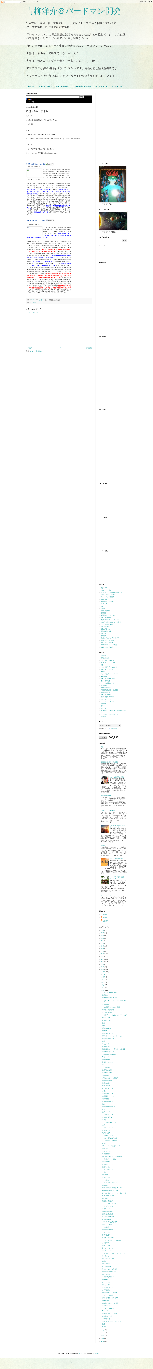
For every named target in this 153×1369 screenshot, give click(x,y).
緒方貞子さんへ (107, 1017)
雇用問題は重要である (109, 1038)
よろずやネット (107, 1243)
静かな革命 (104, 588)
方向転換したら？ (107, 1135)
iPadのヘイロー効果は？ (109, 1269)
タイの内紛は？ (107, 1290)
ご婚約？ (105, 1091)
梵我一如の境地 (105, 681)
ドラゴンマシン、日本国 (108, 594)
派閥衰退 (105, 1148)
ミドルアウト (105, 608)
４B (102, 606)
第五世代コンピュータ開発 (109, 645)
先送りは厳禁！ (107, 1086)
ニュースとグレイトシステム (109, 674)
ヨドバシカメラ (107, 1282)
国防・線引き (106, 1274)
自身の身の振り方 (107, 1020)
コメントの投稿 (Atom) (36, 351)
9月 (103, 980)
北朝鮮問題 (105, 1004)
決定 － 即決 (107, 1224)
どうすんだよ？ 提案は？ (110, 1078)
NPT (103, 1025)
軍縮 (102, 747)
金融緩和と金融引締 (108, 1277)
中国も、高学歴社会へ (116, 858)
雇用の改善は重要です (109, 1214)
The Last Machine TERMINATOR (111, 638)
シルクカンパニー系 (108, 1258)
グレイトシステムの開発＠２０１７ (111, 592)
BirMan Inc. (117, 86)
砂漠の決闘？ (106, 1235)
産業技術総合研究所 (107, 647)
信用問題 (103, 613)
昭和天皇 (103, 656)
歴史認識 (103, 633)
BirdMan (105, 914)
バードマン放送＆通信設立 (109, 678)
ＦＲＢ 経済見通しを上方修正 (35, 164)
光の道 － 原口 (107, 1250)
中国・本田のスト (107, 1033)
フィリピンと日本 (107, 1206)
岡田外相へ (105, 1175)
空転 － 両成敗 (107, 1295)
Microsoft (105, 1311)
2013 (102, 961)
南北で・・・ (106, 1261)
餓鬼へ (104, 1104)
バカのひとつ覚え (107, 1198)
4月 (103, 1330)
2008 (102, 1341)
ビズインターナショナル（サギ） (112, 1036)
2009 (102, 1338)
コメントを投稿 (33, 312)
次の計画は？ (106, 1133)
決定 (103, 1109)
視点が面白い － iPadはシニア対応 (113, 1049)
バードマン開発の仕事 (107, 683)
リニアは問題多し (107, 1012)
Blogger (97, 1353)
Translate (114, 728)
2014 (102, 959)
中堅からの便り (107, 1151)
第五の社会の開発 (106, 795)
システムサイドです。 (107, 699)
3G (103, 1065)
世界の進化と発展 (106, 631)
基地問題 (105, 1185)
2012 (102, 964)
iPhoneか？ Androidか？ (108, 810)
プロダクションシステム (108, 662)
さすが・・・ (106, 1120)
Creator (30, 86)
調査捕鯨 (105, 1031)
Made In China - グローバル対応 (112, 1156)
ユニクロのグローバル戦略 (110, 1303)
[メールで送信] (50, 300)
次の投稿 (29, 348)
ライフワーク (105, 708)
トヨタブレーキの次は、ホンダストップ (114, 1015)
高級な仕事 (104, 599)
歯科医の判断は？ (107, 1230)
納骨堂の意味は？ (107, 1201)
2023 (102, 938)
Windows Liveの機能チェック (111, 1146)
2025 (102, 933)
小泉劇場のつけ (107, 1072)
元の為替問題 (106, 1067)
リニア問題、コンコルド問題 (111, 1007)
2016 (102, 954)
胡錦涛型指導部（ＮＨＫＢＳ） (111, 1190)
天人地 (103, 845)
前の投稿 (89, 348)
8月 (103, 982)
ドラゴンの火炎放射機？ (109, 1222)
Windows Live (106, 1028)
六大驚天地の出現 (106, 688)
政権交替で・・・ (107, 1164)
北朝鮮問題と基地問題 (109, 1054)
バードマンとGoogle (107, 642)
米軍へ (104, 1041)
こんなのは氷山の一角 (109, 1122)
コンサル (33, 302)
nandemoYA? (63, 86)
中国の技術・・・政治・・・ (111, 1159)
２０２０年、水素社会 (107, 660)
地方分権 (105, 1279)
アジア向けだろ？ (107, 1114)
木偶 (103, 1125)
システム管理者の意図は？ (118, 777)
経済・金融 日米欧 (108, 1195)
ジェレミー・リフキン (107, 640)
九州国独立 (104, 685)
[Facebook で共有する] (56, 300)
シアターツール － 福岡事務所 (112, 1240)
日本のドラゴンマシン (107, 601)
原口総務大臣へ (107, 1266)
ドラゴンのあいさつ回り (109, 992)
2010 (102, 969)
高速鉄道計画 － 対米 (109, 1313)
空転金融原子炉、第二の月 (109, 667)
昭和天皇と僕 (105, 658)
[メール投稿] (46, 299)
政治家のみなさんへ (108, 1051)
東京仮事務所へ (107, 1117)
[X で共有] (54, 300)
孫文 (103, 1023)
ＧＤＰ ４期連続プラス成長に (36, 220)
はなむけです (106, 1130)
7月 (103, 985)
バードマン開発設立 (107, 694)
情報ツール (104, 706)
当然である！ (106, 1083)
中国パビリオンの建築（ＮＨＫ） (112, 1188)
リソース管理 (106, 1177)
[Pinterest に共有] (58, 300)
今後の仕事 (104, 676)
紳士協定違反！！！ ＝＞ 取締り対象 (114, 1193)
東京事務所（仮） (107, 1316)
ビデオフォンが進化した (109, 1237)
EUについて (106, 1057)
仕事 (102, 665)
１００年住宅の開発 (107, 624)
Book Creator (45, 86)
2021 (102, 941)
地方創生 (103, 636)
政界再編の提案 (107, 1070)
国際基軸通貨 (106, 1059)
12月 (104, 972)
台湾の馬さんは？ (107, 1219)
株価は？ (105, 1143)
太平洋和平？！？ (107, 1093)
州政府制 (103, 717)
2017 (102, 951)
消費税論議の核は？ (108, 1211)
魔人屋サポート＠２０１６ (109, 615)
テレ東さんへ (106, 1256)
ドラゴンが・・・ (107, 1169)
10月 (104, 977)
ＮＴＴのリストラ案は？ (109, 1141)
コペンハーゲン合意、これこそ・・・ (113, 1253)
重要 (103, 1324)
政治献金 (105, 995)
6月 (103, 987)
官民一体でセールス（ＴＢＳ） (111, 1298)
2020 (102, 943)
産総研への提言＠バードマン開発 (111, 622)
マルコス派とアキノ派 (109, 1203)
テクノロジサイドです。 (108, 701)
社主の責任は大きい (108, 1088)
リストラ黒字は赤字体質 (109, 1138)
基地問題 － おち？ (109, 1096)
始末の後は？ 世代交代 (109, 1292)
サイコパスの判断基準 (107, 597)
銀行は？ (105, 1326)
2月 (103, 1335)
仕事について (106, 1112)
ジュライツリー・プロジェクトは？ (113, 1321)
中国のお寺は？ (107, 1161)
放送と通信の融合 (106, 617)
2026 (102, 930)
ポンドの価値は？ (107, 1101)
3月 (103, 1332)
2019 (102, 946)
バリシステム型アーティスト (109, 714)
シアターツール (107, 1306)
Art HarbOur (101, 86)
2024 (102, 935)
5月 (103, 990)
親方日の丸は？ (107, 1167)
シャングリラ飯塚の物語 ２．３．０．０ (118, 877)
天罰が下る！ (106, 1232)
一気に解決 (105, 1227)
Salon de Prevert (82, 86)
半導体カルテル (107, 1209)
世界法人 (103, 672)
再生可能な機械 (105, 611)
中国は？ (105, 1172)
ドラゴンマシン (105, 604)
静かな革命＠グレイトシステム (110, 620)
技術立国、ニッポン (107, 669)
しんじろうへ (106, 1044)
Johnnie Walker (105, 921)
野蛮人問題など (105, 629)
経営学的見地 (106, 1154)
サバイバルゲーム (106, 895)
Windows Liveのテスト (109, 1271)
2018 (102, 948)
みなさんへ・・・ (107, 1127)
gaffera (81, 1353)
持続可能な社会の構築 (107, 697)
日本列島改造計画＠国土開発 (109, 690)
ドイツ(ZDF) (106, 1319)
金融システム (106, 1245)
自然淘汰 (103, 703)
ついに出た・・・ (107, 1180)
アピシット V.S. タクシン (109, 1182)
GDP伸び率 (105, 1300)
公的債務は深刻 (107, 1080)
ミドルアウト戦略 (106, 590)
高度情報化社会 (105, 692)
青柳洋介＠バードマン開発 (73, 11)
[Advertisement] (59, 330)
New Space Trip (105, 626)
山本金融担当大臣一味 (109, 1106)
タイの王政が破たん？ (109, 1216)
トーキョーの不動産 (108, 1308)
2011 (102, 967)
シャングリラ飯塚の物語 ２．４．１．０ (118, 826)
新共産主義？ (106, 1046)
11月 (104, 974)
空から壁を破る (107, 1264)
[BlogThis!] (52, 300)
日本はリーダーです (108, 1248)
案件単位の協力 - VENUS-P (110, 998)
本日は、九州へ (107, 1285)
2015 (102, 956)
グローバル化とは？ (108, 1287)
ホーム (59, 348)
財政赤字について (107, 1062)
